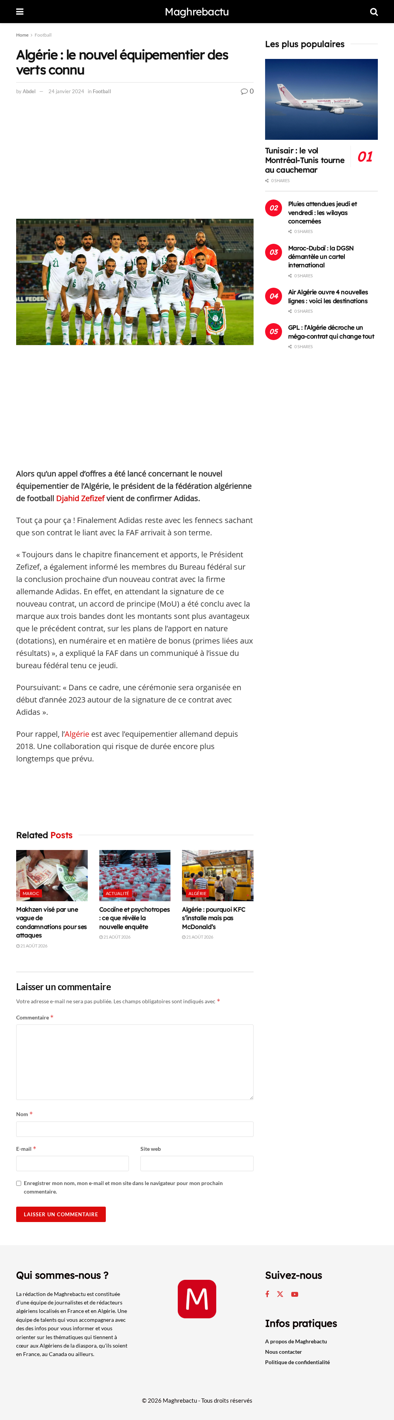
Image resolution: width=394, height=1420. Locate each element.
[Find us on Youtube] (294, 1294)
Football (43, 35)
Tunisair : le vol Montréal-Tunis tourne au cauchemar (305, 160)
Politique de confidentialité (297, 1362)
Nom (24, 1114)
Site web (150, 1148)
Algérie (77, 734)
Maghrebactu (197, 12)
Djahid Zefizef (80, 498)
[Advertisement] (135, 162)
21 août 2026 (33, 945)
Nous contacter (283, 1351)
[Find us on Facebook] (267, 1294)
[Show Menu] (19, 11)
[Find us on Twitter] (280, 1294)
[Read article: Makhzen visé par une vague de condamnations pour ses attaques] (52, 875)
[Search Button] (374, 11)
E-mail (26, 1148)
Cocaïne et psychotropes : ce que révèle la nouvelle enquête (134, 917)
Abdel (29, 91)
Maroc (31, 893)
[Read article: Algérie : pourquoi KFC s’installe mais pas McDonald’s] (218, 875)
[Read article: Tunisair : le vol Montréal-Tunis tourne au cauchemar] (321, 99)
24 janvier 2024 (66, 91)
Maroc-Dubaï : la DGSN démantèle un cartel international (321, 256)
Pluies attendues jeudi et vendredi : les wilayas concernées (322, 212)
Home (22, 35)
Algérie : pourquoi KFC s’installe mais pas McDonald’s (213, 917)
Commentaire (35, 1017)
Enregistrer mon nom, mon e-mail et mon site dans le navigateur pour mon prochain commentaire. (123, 1187)
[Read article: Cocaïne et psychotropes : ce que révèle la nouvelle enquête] (135, 875)
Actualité (117, 893)
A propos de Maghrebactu (296, 1341)
